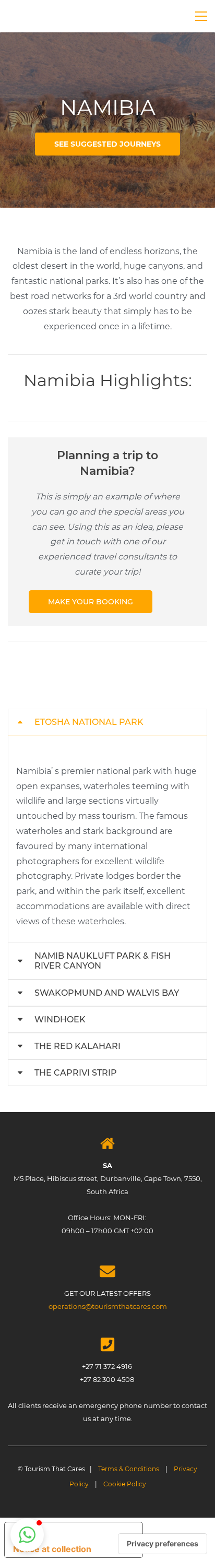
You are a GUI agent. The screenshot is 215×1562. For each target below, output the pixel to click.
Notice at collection (52, 1549)
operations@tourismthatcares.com (108, 1306)
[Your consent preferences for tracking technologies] (162, 1544)
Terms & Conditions (128, 1469)
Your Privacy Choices (84, 1531)
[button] (107, 722)
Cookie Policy (124, 1484)
